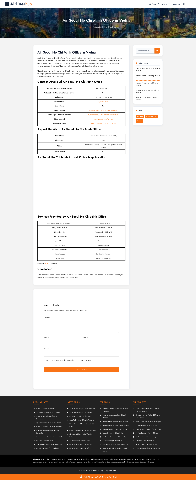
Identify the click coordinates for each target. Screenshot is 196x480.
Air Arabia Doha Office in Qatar (79, 441)
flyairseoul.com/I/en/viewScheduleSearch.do (103, 115)
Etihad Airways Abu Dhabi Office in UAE (49, 437)
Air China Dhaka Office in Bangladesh (147, 437)
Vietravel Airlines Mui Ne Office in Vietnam (147, 84)
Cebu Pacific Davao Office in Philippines (81, 420)
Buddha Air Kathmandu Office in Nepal (115, 437)
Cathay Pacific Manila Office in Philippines (49, 444)
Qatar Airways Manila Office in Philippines (82, 430)
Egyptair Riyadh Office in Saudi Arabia (48, 423)
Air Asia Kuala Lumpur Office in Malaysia (82, 409)
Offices (164, 4)
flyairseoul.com (103, 102)
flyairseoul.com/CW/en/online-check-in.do (103, 110)
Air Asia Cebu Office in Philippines (80, 416)
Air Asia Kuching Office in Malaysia (47, 448)
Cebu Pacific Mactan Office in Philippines (115, 444)
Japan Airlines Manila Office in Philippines (149, 422)
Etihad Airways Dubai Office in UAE (80, 444)
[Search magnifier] (157, 51)
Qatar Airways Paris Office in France (48, 412)
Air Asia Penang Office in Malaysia (147, 433)
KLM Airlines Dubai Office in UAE (146, 425)
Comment (47, 318)
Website (46, 349)
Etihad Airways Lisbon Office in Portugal (49, 427)
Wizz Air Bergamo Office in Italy (113, 433)
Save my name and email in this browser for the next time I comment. (69, 360)
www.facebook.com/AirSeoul (103, 119)
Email (85, 338)
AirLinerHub (81, 27)
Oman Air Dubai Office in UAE (145, 441)
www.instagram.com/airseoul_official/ (103, 123)
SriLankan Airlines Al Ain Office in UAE (115, 429)
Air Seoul (47, 263)
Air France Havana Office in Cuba (146, 444)
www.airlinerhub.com (94, 470)
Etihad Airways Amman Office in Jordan (115, 422)
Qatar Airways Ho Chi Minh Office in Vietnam (148, 69)
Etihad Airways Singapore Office (80, 448)
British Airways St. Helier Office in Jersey (116, 425)
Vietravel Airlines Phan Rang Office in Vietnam (148, 77)
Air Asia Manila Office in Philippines (80, 412)
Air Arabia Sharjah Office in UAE (113, 441)
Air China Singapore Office (44, 441)
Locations (176, 4)
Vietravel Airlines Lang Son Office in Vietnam (147, 91)
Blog (184, 4)
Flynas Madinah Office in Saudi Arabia (148, 448)
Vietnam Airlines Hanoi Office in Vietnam (146, 99)
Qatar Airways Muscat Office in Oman (148, 429)
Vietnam (139, 121)
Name (46, 338)
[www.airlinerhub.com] (18, 4)
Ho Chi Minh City (151, 116)
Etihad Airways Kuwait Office (45, 409)
